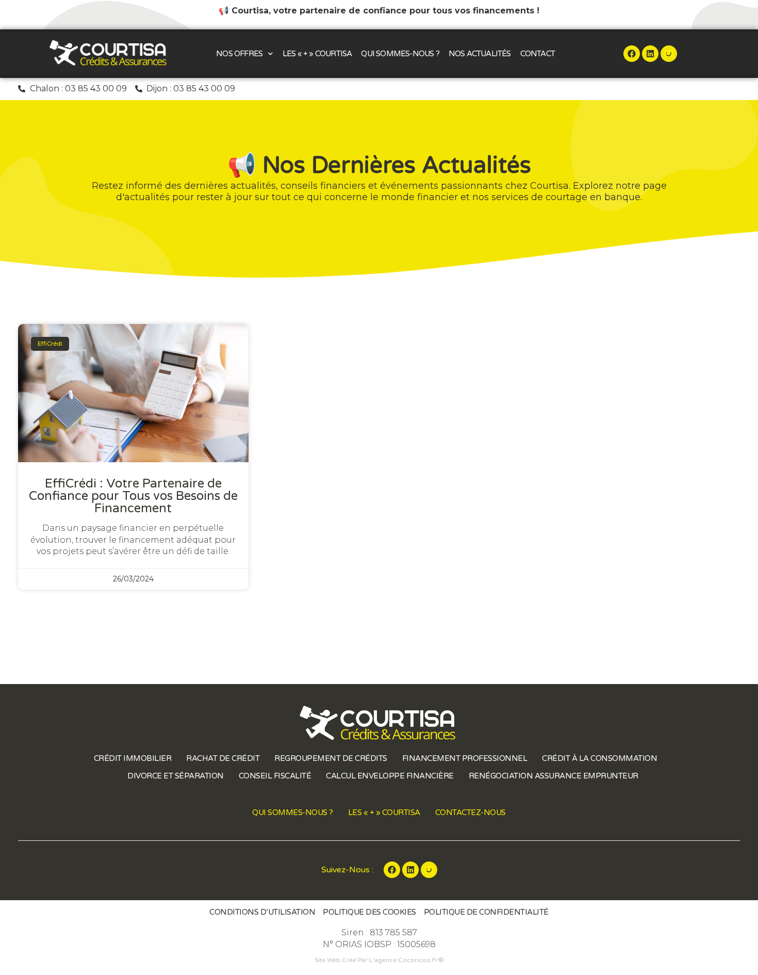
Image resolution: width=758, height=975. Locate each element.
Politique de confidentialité (486, 912)
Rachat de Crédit (222, 758)
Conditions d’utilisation (262, 912)
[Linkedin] (650, 53)
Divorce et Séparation (175, 776)
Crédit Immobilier (133, 758)
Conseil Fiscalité (275, 776)
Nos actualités (480, 53)
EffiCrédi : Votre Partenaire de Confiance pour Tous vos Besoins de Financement (133, 496)
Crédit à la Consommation (599, 758)
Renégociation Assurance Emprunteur (553, 776)
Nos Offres (239, 53)
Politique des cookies (369, 912)
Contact (537, 53)
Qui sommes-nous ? (400, 53)
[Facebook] (631, 53)
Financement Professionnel (465, 758)
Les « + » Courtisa (317, 53)
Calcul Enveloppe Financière (390, 776)
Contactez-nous (470, 812)
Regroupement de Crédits (330, 758)
